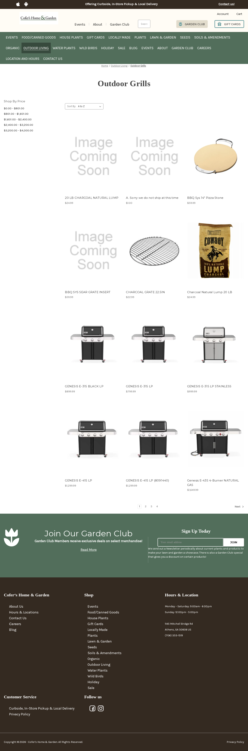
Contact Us (52, 59)
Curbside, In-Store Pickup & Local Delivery (41, 708)
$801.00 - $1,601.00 (16, 113)
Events (80, 24)
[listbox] (90, 106)
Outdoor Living (36, 48)
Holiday (107, 48)
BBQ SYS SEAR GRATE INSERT (87, 292)
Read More (89, 550)
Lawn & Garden (163, 37)
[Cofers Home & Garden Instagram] (101, 708)
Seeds (185, 37)
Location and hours (22, 59)
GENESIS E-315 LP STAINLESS (209, 386)
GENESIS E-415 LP (78, 480)
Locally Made (119, 37)
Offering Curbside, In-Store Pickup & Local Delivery (121, 4)
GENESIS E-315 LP (139, 386)
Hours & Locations (24, 612)
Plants (140, 37)
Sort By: (71, 106)
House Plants (71, 37)
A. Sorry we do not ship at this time (152, 198)
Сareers (15, 624)
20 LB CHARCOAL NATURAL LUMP (91, 198)
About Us (16, 606)
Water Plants (64, 48)
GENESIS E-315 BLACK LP (84, 386)
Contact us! (226, 4)
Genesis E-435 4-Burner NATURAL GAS (213, 483)
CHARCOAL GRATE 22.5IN (145, 292)
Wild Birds (88, 48)
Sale (121, 48)
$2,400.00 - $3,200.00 (18, 125)
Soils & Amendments (212, 37)
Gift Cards (96, 37)
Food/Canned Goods (39, 37)
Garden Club (119, 24)
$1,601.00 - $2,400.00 (18, 119)
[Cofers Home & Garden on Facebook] (93, 708)
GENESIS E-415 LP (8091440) (147, 480)
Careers (204, 48)
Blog (133, 48)
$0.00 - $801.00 (14, 108)
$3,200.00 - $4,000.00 (18, 130)
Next (238, 506)
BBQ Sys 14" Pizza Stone (205, 198)
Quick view (93, 152)
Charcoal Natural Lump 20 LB (209, 292)
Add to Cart (93, 159)
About (97, 24)
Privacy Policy (19, 714)
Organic (13, 48)
